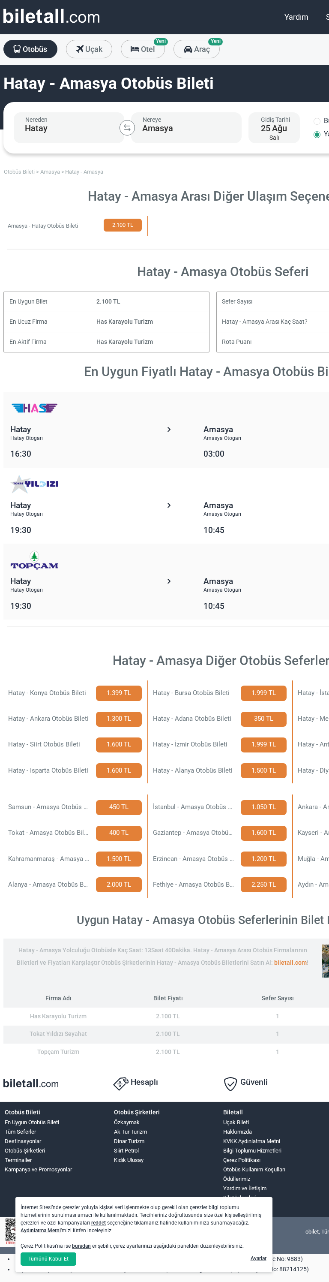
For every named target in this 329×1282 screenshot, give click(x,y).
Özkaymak (127, 1122)
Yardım (296, 16)
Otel (152, 47)
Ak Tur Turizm (130, 1132)
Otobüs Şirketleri (25, 1150)
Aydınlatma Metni (41, 1231)
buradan (81, 1246)
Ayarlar (258, 1258)
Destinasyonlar (23, 1141)
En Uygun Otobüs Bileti (32, 1122)
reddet (98, 1223)
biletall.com (290, 962)
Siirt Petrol (126, 1150)
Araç (205, 47)
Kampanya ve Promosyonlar (38, 1169)
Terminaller (18, 1160)
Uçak (93, 49)
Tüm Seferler (20, 1132)
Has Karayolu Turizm (124, 321)
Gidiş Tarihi (275, 119)
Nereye (152, 119)
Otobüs (34, 49)
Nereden (36, 119)
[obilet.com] (51, 24)
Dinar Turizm (129, 1141)
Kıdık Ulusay (129, 1160)
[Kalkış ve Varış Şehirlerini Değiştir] (127, 127)
